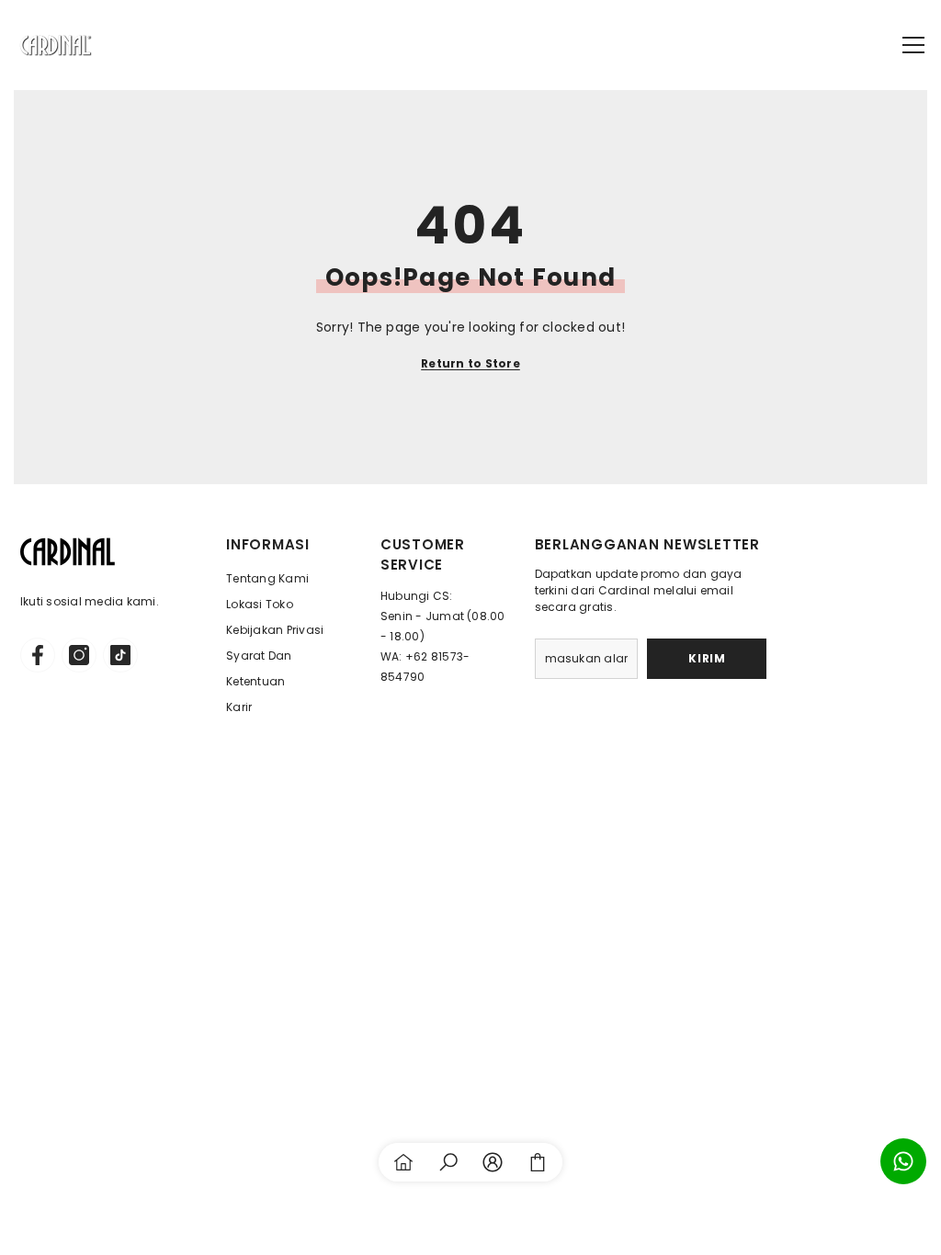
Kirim (706, 658)
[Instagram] (79, 655)
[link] (448, 1162)
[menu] (913, 45)
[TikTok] (120, 655)
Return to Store (470, 363)
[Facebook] (37, 655)
